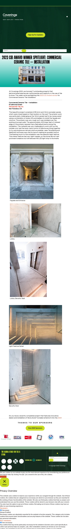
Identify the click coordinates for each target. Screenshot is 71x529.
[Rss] (3, 467)
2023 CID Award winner (48, 95)
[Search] (24, 50)
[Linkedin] (9, 467)
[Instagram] (9, 461)
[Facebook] (3, 461)
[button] (67, 16)
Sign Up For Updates (35, 35)
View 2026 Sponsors (35, 428)
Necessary (5, 510)
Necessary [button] (4, 508)
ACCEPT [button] (3, 476)
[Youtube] (21, 461)
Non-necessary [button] (5, 520)
